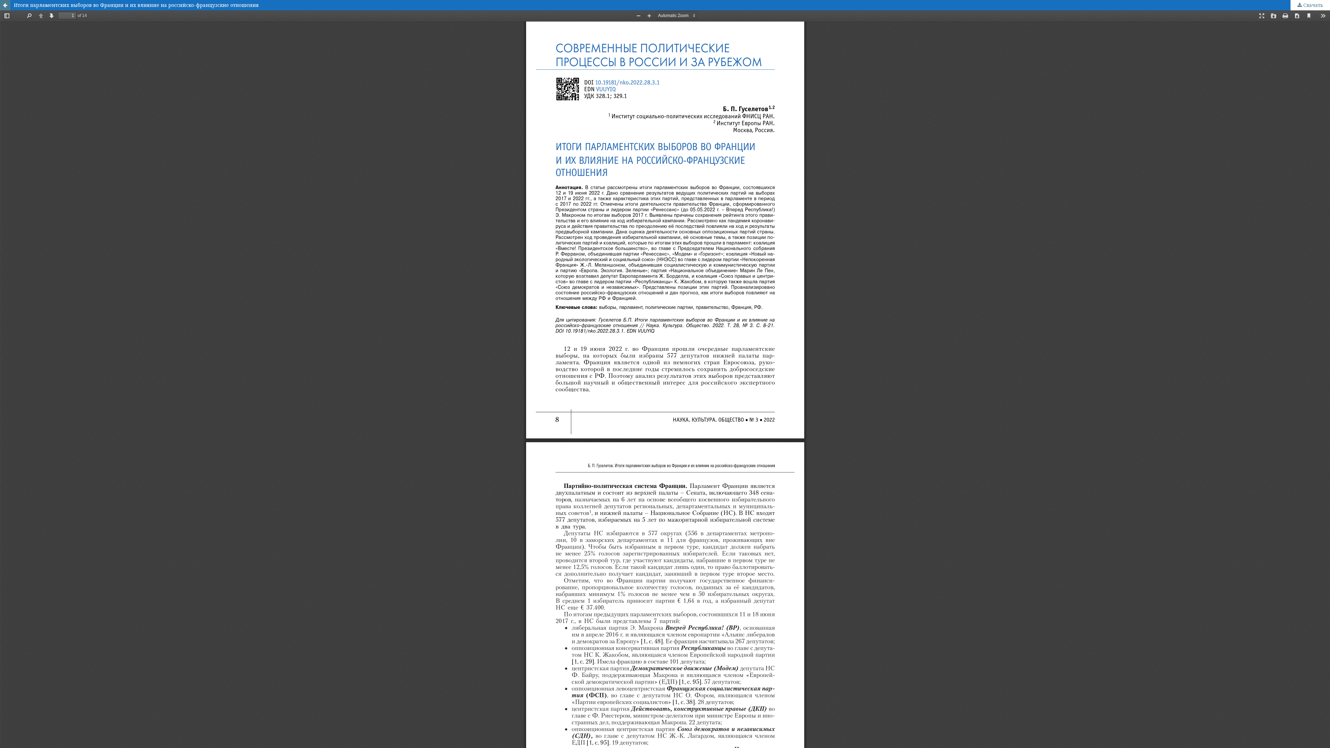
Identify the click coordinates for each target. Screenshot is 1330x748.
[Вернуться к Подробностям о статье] (5, 5)
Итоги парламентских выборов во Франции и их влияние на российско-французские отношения (136, 5)
